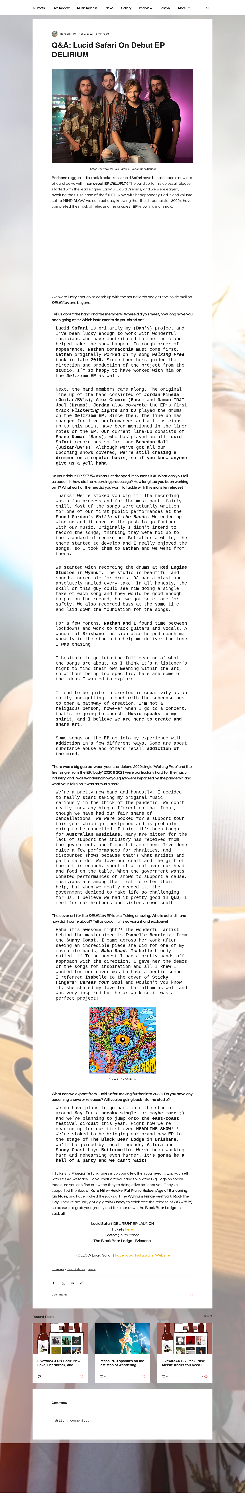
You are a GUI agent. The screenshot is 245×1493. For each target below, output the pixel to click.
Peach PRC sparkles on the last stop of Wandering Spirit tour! (122, 1363)
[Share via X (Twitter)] (63, 1283)
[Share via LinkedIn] (72, 1283)
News (109, 8)
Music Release (87, 8)
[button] (207, 7)
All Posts (39, 8)
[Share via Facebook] (53, 1283)
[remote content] (122, 251)
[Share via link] (81, 1283)
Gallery (126, 8)
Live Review (60, 8)
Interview (145, 8)
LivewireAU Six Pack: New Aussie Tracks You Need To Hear (183, 1363)
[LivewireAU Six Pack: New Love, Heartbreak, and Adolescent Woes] (60, 1338)
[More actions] (191, 34)
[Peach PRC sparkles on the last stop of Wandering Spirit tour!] (122, 1338)
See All (208, 1316)
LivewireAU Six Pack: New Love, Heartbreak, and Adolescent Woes (58, 1363)
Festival (165, 8)
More (182, 8)
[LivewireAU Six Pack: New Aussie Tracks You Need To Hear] (184, 1338)
